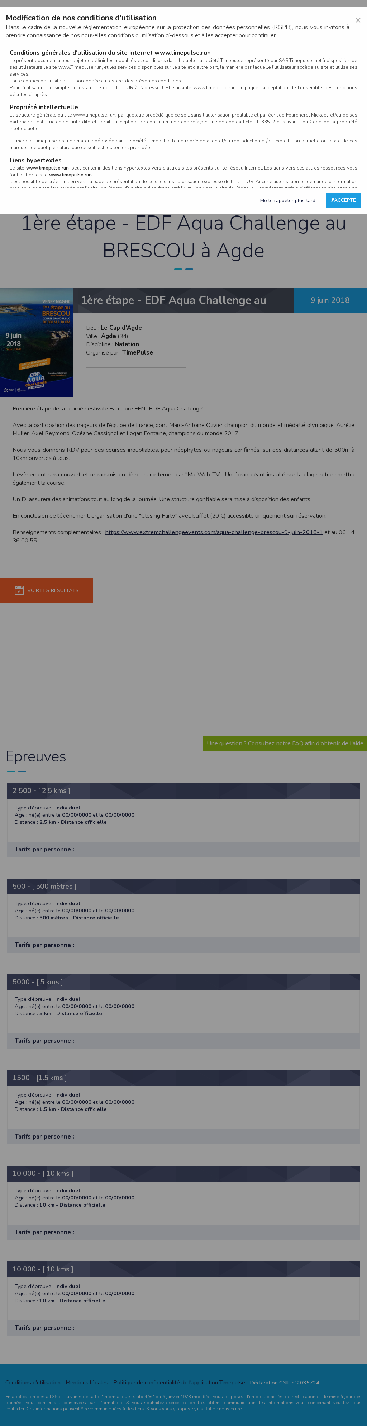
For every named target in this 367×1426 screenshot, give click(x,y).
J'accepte (344, 200)
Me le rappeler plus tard (287, 200)
